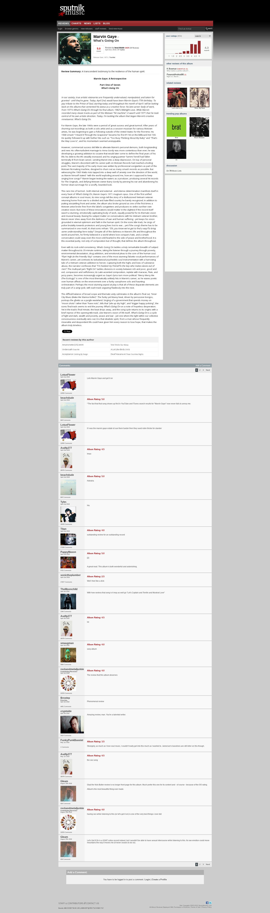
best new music (115, 28)
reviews (63, 23)
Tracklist (112, 57)
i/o (176, 160)
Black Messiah (199, 137)
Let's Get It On (177, 108)
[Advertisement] (188, 225)
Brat (176, 137)
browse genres (71, 28)
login (60, 28)
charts (76, 23)
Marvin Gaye (105, 36)
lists (97, 23)
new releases (86, 28)
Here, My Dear (200, 108)
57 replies (121, 50)
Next (208, 370)
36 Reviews (134, 48)
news (87, 23)
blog (106, 23)
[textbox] (191, 29)
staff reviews (100, 28)
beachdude (119, 48)
